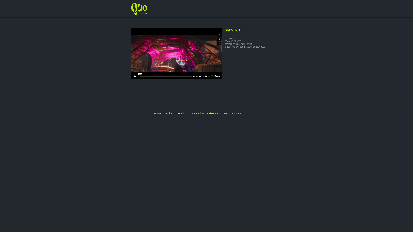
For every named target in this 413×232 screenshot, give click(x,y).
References (213, 113)
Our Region (197, 113)
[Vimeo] (252, 113)
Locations (182, 113)
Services (169, 113)
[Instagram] (257, 113)
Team (226, 113)
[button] (197, 114)
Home (157, 113)
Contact (236, 113)
